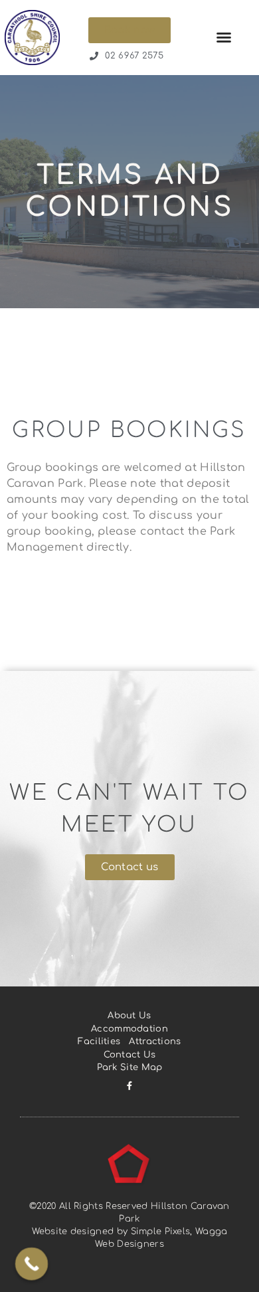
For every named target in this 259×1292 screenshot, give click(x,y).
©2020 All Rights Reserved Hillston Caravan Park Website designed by (129, 1219)
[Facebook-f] (130, 1085)
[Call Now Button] (31, 1264)
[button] (224, 37)
